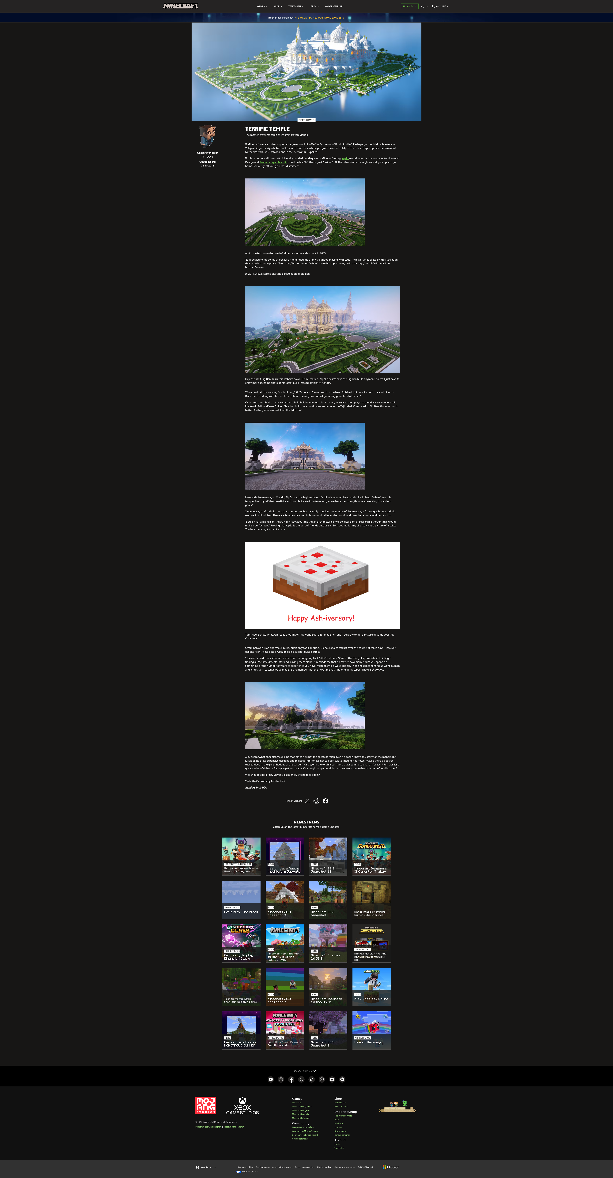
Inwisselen (339, 1148)
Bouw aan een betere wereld (305, 1135)
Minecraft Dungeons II (302, 1106)
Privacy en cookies (244, 1167)
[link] (271, 1079)
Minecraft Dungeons (301, 1110)
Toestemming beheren (234, 1127)
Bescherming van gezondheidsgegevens (273, 1167)
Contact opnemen (342, 1135)
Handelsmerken (324, 1167)
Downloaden (340, 1131)
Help (336, 1119)
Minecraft (296, 1102)
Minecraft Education (301, 1118)
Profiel (337, 1144)
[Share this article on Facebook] (325, 800)
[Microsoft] (391, 1167)
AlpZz (345, 158)
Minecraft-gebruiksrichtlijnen (208, 1127)
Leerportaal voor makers (303, 1127)
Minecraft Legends (300, 1114)
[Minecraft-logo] (180, 6)
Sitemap (338, 1127)
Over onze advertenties (344, 1167)
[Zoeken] (425, 6)
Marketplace (340, 1102)
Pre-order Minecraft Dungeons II (318, 17)
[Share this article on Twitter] (307, 800)
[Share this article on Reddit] (316, 800)
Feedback (338, 1123)
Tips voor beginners (343, 1115)
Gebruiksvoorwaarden (304, 1167)
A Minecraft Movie (300, 1138)
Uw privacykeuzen (250, 1171)
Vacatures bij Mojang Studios (305, 1131)
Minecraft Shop (341, 1106)
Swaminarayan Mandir (273, 162)
